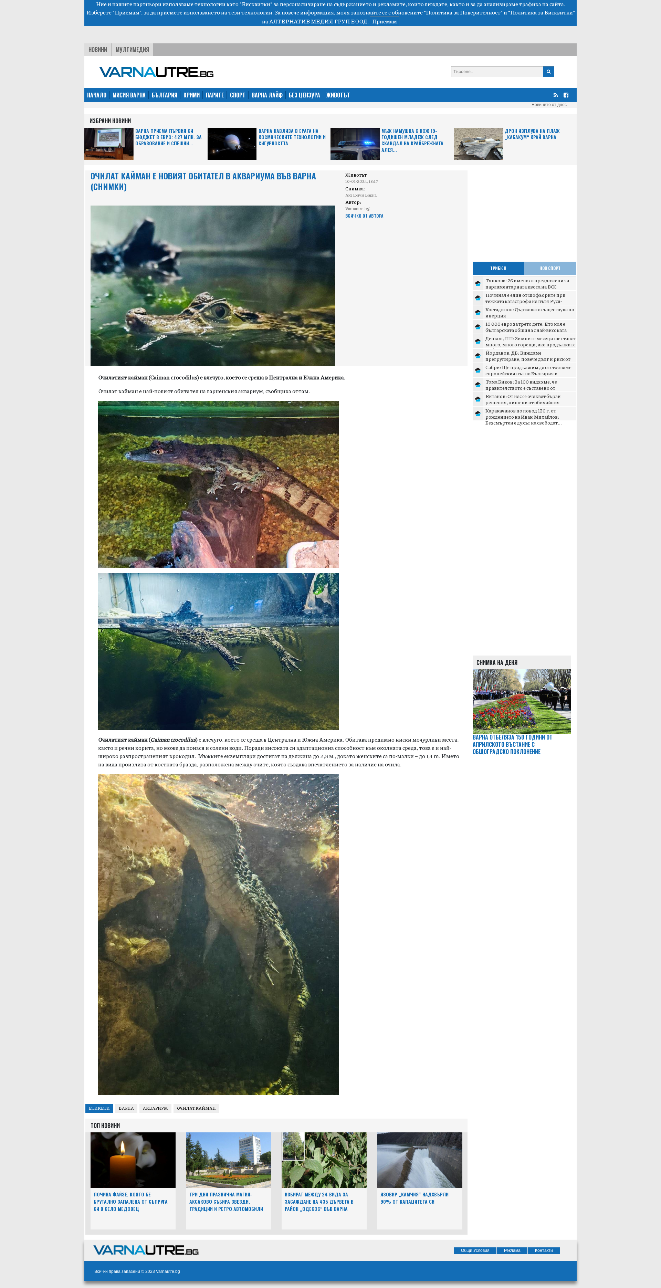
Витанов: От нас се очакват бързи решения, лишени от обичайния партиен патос (523, 401)
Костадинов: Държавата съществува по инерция (529, 312)
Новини (97, 49)
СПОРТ (237, 95)
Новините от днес (549, 104)
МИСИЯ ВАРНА (129, 95)
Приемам (384, 21)
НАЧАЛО (96, 95)
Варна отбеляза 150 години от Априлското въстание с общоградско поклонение (513, 744)
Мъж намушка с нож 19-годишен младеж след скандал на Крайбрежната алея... (412, 140)
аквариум (155, 1108)
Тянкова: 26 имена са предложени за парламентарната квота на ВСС (527, 283)
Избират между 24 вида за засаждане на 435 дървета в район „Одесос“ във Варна (319, 1201)
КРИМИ (191, 95)
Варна (126, 1108)
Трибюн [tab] (498, 268)
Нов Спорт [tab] (549, 268)
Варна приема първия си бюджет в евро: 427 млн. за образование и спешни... (168, 137)
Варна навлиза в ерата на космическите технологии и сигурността (292, 137)
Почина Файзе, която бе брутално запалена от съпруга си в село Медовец (131, 1201)
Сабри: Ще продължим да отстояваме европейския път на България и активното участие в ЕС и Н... (528, 373)
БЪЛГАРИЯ (164, 95)
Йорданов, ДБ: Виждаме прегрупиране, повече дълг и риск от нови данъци (527, 358)
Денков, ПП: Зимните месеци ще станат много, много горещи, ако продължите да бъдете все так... (530, 344)
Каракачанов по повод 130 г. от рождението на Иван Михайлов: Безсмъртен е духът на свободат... (523, 416)
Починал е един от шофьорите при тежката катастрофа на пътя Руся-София (525, 300)
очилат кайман (196, 1108)
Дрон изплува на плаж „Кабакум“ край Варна (532, 134)
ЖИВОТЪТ (338, 95)
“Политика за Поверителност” (463, 12)
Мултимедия (132, 49)
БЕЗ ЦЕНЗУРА (304, 95)
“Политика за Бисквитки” (541, 12)
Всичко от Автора (364, 216)
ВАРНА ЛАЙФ (267, 95)
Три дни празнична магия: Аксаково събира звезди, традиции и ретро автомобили (226, 1201)
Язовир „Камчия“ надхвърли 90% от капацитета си (414, 1198)
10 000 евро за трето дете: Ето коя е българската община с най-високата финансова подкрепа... (526, 329)
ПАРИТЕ (215, 95)
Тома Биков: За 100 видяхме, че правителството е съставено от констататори (521, 387)
